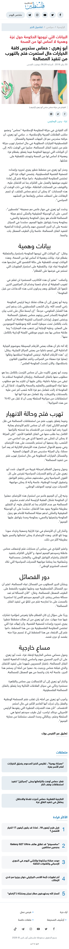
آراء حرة (63, 912)
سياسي (50, 27)
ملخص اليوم (15, 15)
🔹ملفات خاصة (26, 920)
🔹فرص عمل (27, 912)
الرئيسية (61, 27)
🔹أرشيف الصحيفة (57, 920)
